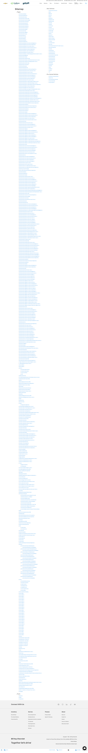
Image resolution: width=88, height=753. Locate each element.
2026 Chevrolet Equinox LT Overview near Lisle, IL (27, 228)
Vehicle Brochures (22, 677)
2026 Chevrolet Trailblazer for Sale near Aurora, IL (27, 282)
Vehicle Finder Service (22, 679)
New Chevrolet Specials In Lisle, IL (24, 518)
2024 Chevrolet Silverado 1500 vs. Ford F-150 (28, 504)
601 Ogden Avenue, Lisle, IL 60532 (70, 0)
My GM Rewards (21, 513)
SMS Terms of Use (22, 648)
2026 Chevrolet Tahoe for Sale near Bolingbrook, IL (27, 271)
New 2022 (50, 44)
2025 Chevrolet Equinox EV (23, 67)
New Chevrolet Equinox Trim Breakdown (29, 547)
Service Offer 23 (21, 616)
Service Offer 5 (21, 628)
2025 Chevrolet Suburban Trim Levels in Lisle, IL (26, 118)
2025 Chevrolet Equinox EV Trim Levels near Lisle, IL (27, 70)
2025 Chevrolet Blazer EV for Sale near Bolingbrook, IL (27, 43)
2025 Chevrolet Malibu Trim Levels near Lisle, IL (26, 87)
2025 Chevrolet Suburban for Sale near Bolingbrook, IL (28, 113)
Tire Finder (21, 659)
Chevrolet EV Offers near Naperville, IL (25, 415)
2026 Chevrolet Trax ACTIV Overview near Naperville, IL (28, 323)
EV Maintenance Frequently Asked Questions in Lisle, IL (28, 458)
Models (20, 697)
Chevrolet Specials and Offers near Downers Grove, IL (27, 435)
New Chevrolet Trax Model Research (27, 576)
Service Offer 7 (21, 631)
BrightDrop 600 (51, 21)
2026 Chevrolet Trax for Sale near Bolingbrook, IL (27, 328)
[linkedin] (67, 704)
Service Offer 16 (21, 604)
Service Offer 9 (21, 634)
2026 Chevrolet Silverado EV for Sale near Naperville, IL (28, 260)
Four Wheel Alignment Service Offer (25, 469)
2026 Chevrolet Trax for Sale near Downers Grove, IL (27, 329)
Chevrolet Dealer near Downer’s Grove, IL (25, 409)
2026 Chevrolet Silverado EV (23, 259)
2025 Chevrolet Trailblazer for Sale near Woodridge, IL (27, 136)
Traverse (50, 70)
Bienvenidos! (21, 386)
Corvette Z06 (51, 30)
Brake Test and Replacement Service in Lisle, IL (26, 397)
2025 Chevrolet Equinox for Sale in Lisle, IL (26, 72)
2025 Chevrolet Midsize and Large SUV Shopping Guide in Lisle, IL (29, 89)
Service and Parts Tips (24, 588)
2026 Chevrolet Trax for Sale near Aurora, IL (26, 326)
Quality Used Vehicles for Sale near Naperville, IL (27, 542)
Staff (22, 374)
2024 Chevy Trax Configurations (26, 507)
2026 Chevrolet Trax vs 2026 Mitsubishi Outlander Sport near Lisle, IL (30, 340)
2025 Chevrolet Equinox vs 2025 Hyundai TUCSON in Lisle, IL (29, 81)
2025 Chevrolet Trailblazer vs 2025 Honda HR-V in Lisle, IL (28, 139)
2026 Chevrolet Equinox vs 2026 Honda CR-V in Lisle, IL (28, 233)
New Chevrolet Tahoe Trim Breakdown (29, 570)
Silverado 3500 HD (52, 56)
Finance (20, 463)
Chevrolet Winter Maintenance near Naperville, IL (27, 447)
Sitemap (58, 739)
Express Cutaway (51, 38)
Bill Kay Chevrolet (73, 736)
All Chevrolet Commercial (53, 10)
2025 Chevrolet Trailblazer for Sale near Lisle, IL (26, 133)
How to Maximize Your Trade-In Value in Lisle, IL (26, 484)
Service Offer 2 (21, 610)
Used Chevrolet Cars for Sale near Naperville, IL (26, 668)
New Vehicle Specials (52, 47)
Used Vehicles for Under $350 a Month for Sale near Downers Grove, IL (30, 673)
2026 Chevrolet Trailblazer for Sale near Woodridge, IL (27, 291)
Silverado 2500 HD (52, 53)
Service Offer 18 (21, 607)
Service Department (32, 714)
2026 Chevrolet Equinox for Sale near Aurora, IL (26, 213)
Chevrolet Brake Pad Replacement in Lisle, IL (26, 406)
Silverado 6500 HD (52, 61)
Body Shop (21, 394)
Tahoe (50, 67)
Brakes (20, 398)
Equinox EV (50, 35)
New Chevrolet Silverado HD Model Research (28, 562)
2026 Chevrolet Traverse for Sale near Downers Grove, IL (28, 311)
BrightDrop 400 (51, 19)
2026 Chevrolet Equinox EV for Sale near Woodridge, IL (28, 208)
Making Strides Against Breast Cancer (25, 492)
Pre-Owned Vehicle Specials (53, 79)
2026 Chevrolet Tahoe (22, 268)
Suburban (50, 65)
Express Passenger (52, 39)
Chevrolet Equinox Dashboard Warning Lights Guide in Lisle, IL (29, 412)
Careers (20, 403)
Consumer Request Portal (23, 452)
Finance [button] (70, 3)
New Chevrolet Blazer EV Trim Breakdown (29, 553)
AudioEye (67, 739)
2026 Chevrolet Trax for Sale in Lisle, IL (25, 325)
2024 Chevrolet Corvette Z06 (24, 21)
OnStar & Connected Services (24, 524)
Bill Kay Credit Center (22, 392)
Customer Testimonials (25, 371)
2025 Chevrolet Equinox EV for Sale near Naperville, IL (27, 69)
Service (20, 579)
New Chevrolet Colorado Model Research (27, 556)
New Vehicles (50, 8)
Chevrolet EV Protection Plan (23, 418)
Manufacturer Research (23, 493)
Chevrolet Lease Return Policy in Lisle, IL (25, 423)
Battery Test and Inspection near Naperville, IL (26, 383)
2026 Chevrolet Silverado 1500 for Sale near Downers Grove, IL (29, 245)
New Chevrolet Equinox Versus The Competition (27, 515)
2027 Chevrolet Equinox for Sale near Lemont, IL (27, 352)
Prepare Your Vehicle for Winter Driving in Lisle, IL (27, 535)
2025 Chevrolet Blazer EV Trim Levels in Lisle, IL (26, 46)
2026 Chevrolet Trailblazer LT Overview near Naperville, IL (28, 299)
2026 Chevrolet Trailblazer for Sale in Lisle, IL (26, 280)
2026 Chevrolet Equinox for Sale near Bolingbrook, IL (27, 214)
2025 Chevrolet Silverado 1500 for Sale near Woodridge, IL (28, 96)
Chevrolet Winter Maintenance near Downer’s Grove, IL (28, 446)
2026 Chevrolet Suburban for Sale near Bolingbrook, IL (28, 265)
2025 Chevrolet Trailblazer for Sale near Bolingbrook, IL (28, 130)
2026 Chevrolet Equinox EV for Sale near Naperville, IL (27, 207)
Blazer (50, 12)
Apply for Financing (24, 464)
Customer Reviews (22, 455)
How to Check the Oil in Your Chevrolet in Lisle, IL (27, 481)
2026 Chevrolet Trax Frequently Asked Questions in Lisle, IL (28, 337)
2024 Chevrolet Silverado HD (23, 26)
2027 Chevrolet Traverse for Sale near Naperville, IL (27, 360)
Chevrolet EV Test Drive (22, 420)
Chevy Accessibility (22, 449)
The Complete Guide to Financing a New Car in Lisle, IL (28, 654)
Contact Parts (23, 527)
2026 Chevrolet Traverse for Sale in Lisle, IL (26, 308)
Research (20, 544)
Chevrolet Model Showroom (23, 424)
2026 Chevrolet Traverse (23, 306)
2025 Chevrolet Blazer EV (23, 41)
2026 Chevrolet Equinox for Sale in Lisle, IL (26, 211)
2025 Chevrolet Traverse (23, 144)
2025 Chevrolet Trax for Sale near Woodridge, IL (26, 161)
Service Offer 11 (21, 596)
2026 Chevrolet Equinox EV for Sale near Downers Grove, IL (28, 205)
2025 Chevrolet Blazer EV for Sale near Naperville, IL (27, 44)
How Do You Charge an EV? (23, 478)
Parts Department (31, 723)
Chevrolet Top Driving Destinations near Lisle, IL (26, 440)
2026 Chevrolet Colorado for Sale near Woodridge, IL (27, 185)
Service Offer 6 (21, 630)
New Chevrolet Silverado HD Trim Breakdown (30, 564)
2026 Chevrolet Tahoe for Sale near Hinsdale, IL (26, 274)
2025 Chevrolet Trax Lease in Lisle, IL (25, 162)
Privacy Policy (21, 539)
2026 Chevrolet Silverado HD (23, 262)
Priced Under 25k (22, 538)
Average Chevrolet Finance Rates (24, 378)
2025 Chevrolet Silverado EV (23, 104)
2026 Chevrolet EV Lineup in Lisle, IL (25, 239)
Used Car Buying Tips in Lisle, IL (24, 665)
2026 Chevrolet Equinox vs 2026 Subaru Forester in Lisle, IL (28, 237)
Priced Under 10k (51, 82)
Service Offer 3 (21, 625)
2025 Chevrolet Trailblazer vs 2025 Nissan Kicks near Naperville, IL (30, 141)
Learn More (21, 490)
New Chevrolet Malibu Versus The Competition (26, 516)
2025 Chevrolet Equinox (23, 66)
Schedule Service (24, 587)
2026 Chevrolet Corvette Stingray (24, 196)
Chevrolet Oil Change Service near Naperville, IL (26, 426)
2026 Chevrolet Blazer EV (23, 173)
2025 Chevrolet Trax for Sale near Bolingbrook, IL (27, 156)
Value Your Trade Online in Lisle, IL (24, 676)
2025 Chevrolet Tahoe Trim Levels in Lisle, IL (26, 127)
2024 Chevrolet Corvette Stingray (24, 20)
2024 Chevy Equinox (22, 38)
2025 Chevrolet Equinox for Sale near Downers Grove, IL (28, 73)
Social (20, 650)
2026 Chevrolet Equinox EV (23, 202)
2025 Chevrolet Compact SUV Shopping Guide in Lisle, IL (28, 61)
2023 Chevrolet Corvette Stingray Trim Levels (28, 495)
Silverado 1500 (51, 50)
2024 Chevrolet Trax (22, 35)
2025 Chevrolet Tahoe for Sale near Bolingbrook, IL (27, 124)
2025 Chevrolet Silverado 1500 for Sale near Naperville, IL (28, 95)
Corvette (50, 27)
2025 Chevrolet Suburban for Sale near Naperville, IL (27, 116)
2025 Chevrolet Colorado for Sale (24, 58)
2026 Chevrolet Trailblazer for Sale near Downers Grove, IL (28, 285)
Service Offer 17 (21, 605)
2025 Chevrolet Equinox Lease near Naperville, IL (27, 78)
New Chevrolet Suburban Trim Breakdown (30, 567)
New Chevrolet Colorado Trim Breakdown (29, 558)
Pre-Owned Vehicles (52, 74)
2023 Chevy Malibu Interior (25, 498)
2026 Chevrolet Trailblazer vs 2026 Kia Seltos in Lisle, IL (28, 302)
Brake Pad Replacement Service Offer (25, 395)
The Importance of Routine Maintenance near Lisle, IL (28, 656)
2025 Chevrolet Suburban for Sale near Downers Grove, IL (28, 115)
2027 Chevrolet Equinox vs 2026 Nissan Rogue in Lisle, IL (28, 357)
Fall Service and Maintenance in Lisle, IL (25, 461)
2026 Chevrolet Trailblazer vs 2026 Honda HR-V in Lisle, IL (28, 300)
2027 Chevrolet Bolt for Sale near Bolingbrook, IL (27, 346)
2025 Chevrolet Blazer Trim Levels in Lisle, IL (26, 52)
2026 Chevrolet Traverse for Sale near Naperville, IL (27, 314)
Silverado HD (51, 64)
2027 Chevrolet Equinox (23, 349)
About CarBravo (21, 366)
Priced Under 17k (21, 536)
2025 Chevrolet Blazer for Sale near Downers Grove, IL (28, 47)
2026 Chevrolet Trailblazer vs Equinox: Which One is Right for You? (29, 305)
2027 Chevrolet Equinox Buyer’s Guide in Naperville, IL (27, 351)
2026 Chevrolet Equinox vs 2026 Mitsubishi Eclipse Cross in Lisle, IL (30, 236)
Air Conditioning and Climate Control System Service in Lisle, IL (29, 377)
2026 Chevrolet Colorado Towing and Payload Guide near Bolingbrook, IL (30, 190)
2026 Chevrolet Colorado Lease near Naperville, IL (27, 188)
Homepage (21, 691)
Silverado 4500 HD (52, 58)
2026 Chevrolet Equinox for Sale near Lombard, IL (27, 219)
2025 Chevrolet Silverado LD (23, 110)
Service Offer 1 (21, 593)
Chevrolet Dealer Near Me (25, 369)
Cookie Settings (74, 741)
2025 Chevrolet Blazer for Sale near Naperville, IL (27, 49)
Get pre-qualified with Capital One (24, 470)
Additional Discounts (22, 375)
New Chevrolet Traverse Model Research (27, 573)
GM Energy (21, 472)
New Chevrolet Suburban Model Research (28, 565)
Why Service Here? (65, 723)
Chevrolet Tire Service (24, 582)
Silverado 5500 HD (52, 59)
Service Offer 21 (21, 613)
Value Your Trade (21, 674)
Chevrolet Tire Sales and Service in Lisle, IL (26, 438)
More (81, 3)
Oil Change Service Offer (23, 521)
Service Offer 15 (21, 602)
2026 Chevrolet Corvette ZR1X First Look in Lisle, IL (27, 199)
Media (20, 510)
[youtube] (75, 704)
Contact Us (48, 739)
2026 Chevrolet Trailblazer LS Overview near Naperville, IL (28, 297)
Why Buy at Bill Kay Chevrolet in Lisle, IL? (25, 685)
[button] (86, 3)
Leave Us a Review (24, 372)
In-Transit (50, 41)
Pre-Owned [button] (56, 3)
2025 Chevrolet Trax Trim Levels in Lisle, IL (26, 164)
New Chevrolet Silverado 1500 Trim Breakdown (30, 550)
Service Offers (23, 590)
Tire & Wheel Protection (23, 657)
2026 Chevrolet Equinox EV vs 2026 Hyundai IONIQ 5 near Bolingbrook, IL (30, 210)
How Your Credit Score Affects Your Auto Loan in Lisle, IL (28, 489)
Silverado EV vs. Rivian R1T (23, 645)
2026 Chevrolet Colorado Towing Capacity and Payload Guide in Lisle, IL (30, 191)
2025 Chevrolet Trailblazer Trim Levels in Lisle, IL (27, 138)
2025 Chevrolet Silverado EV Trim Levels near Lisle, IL (27, 107)
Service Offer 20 (21, 611)
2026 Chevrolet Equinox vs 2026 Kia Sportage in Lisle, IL (28, 234)
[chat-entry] (84, 748)
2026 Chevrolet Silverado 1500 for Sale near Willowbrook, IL (28, 248)
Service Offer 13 (21, 599)
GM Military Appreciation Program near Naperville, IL (27, 475)
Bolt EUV (50, 15)
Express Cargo (51, 36)
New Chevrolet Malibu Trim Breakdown (29, 561)
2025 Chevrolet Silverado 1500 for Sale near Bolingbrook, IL (28, 92)
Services (20, 636)
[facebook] (58, 704)
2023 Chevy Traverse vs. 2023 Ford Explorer (28, 501)
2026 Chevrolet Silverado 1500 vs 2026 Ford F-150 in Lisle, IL (29, 253)
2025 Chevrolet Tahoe (22, 121)
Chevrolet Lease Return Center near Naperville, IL (27, 421)
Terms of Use (21, 653)
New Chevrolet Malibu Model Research (27, 559)
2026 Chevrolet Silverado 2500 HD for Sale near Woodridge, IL (29, 254)
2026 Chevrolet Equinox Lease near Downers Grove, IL (27, 225)
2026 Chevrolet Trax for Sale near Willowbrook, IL (27, 334)
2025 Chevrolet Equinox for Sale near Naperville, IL (27, 75)
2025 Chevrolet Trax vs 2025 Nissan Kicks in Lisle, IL (27, 165)
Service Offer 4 (21, 627)
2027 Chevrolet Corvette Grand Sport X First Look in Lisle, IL (28, 348)
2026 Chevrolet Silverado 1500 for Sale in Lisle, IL (27, 242)
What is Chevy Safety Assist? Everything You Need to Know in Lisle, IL (30, 682)
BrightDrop (50, 18)
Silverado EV (51, 62)
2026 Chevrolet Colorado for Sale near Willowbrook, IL (27, 184)
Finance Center (48, 714)
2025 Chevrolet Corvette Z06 (24, 64)
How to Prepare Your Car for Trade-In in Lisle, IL (26, 486)
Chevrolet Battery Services (25, 581)
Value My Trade (64, 3)
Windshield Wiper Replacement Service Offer (26, 688)
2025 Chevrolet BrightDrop (23, 55)
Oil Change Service (24, 585)
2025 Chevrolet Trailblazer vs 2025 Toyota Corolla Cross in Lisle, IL (29, 142)
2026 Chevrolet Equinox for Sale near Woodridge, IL (27, 222)
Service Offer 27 (21, 622)
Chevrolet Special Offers (23, 432)
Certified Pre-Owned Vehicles (53, 76)
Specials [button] (45, 3)
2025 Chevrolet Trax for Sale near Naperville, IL (26, 159)
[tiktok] (71, 704)
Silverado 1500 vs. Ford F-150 (24, 639)
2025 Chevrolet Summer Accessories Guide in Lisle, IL (28, 119)
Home (41, 3)
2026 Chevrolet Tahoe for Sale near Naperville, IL (27, 276)
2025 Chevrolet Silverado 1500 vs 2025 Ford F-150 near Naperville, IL (30, 98)
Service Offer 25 (21, 619)
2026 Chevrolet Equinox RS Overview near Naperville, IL (28, 230)
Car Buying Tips (23, 466)
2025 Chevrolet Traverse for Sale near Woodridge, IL (27, 150)
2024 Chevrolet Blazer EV (23, 15)
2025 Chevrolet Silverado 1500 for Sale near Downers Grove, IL (29, 93)
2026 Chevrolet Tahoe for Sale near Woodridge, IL (27, 279)
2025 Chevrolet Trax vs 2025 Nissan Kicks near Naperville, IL (29, 167)
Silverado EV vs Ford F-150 (23, 642)
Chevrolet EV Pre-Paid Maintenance (25, 417)
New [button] (51, 3)
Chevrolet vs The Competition (24, 443)
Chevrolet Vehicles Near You (23, 441)
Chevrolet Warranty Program (23, 444)
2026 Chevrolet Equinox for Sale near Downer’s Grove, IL (28, 216)
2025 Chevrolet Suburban (23, 112)
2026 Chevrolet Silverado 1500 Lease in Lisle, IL (26, 251)
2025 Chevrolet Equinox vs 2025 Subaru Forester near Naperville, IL (30, 84)
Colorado (50, 24)
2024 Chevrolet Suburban (23, 29)
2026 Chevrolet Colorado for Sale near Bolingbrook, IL (27, 179)
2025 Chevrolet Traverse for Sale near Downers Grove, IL (28, 147)
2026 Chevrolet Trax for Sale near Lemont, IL (26, 331)
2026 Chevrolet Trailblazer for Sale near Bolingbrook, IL (28, 283)
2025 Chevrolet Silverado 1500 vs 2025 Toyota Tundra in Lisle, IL (29, 101)
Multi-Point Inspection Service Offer (25, 512)
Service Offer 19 (21, 608)
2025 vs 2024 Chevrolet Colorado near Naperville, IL (27, 170)
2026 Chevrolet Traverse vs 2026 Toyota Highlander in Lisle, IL (29, 320)
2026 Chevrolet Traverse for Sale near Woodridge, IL (27, 317)
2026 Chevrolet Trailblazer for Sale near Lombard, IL (27, 288)
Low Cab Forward (51, 42)
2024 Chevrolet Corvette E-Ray (24, 18)
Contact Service (23, 584)
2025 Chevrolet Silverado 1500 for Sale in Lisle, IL (27, 90)
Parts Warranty (21, 530)
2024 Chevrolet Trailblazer (23, 32)
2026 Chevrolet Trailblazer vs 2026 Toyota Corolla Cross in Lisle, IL (29, 303)
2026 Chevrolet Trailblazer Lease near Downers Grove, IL (28, 294)
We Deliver (20, 680)
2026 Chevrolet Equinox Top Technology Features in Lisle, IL (28, 231)
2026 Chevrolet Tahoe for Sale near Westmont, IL (27, 277)
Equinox (50, 33)
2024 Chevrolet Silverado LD (23, 27)
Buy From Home (21, 401)
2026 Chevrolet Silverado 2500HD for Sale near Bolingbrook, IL (29, 256)
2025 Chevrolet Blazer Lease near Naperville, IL (26, 50)
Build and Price (21, 400)
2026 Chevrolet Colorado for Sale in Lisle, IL (26, 176)
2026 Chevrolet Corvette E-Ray (24, 193)
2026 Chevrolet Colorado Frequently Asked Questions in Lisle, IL (29, 187)
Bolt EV (50, 16)
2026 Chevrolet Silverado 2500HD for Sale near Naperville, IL (29, 257)
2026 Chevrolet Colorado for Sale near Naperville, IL (27, 182)
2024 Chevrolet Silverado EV (23, 24)
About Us (63, 714)
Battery (20, 380)
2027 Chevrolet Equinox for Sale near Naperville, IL (27, 354)
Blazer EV (50, 13)
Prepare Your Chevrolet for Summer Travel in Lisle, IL (27, 533)
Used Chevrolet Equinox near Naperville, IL (26, 671)
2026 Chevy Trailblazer (22, 343)
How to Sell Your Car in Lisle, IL (24, 487)
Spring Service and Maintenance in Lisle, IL (26, 651)
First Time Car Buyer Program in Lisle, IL (25, 467)
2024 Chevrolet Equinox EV (23, 23)
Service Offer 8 (21, 633)
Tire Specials (30, 721)
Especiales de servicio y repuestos (34, 719)
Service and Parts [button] (76, 3)
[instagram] (62, 704)
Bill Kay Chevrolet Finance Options (24, 389)
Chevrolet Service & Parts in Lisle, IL (25, 429)
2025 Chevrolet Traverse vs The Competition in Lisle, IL (28, 153)
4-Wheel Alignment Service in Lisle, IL (25, 363)
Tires (20, 662)
